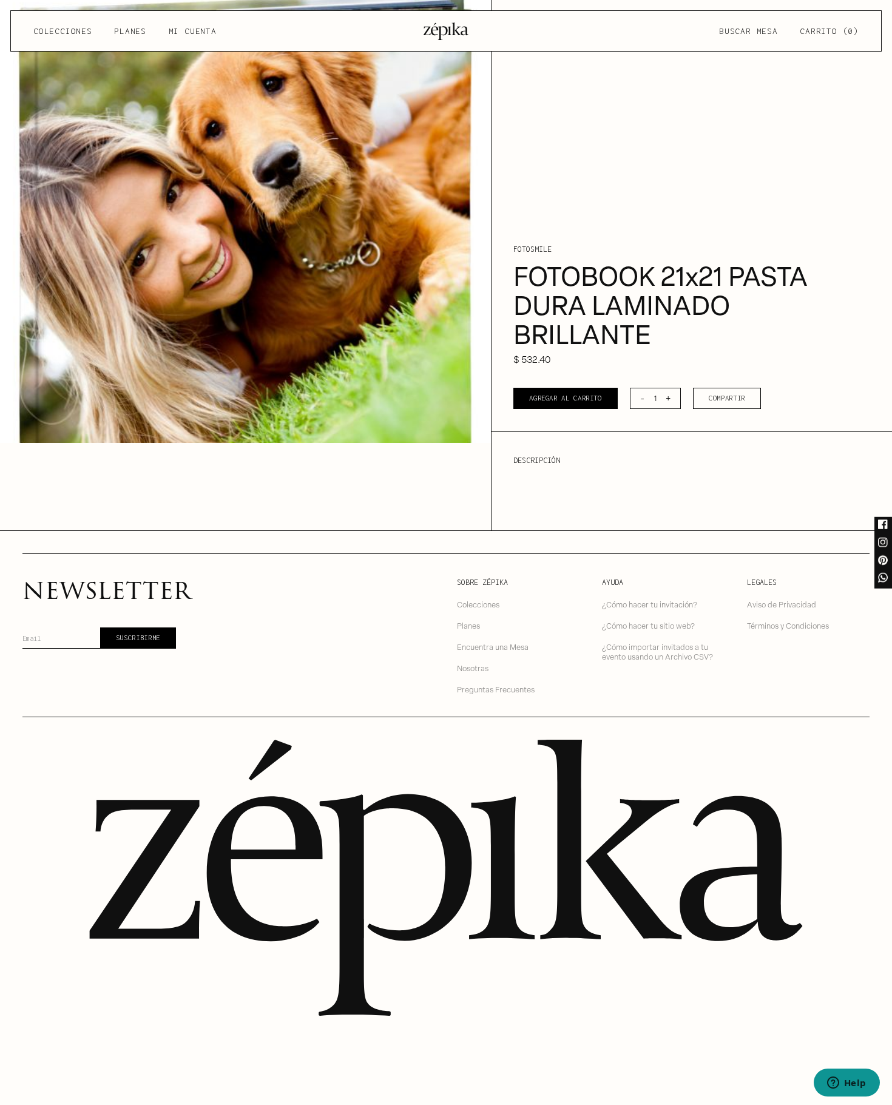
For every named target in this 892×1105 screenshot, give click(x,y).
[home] (446, 31)
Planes (130, 31)
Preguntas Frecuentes (496, 689)
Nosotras (472, 668)
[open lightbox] (245, 221)
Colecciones (62, 31)
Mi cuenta (193, 31)
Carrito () (829, 31)
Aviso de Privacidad (781, 604)
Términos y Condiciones (788, 625)
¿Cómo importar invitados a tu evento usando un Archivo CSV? (657, 651)
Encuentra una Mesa (493, 646)
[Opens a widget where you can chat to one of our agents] (846, 1084)
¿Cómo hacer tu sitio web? (648, 625)
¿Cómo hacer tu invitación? (649, 604)
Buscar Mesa (748, 31)
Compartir (727, 398)
